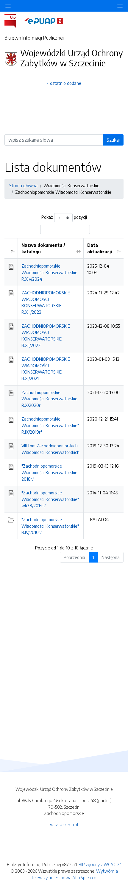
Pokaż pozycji (64, 217)
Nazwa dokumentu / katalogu (43, 248)
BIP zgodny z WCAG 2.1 (100, 864)
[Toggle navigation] (120, 5)
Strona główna (23, 185)
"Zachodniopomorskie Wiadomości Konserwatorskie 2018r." (49, 472)
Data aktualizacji (99, 248)
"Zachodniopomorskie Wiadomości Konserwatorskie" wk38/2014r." (50, 499)
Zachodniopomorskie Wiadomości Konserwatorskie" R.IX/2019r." (50, 425)
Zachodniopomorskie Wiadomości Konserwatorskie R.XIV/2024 (49, 272)
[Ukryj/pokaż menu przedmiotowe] (8, 5)
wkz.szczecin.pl (64, 824)
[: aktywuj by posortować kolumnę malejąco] (11, 248)
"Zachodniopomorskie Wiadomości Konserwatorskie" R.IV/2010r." (50, 526)
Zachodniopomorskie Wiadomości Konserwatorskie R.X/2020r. (49, 399)
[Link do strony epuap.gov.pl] (43, 20)
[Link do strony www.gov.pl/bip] (13, 20)
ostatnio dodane (65, 83)
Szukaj (113, 140)
